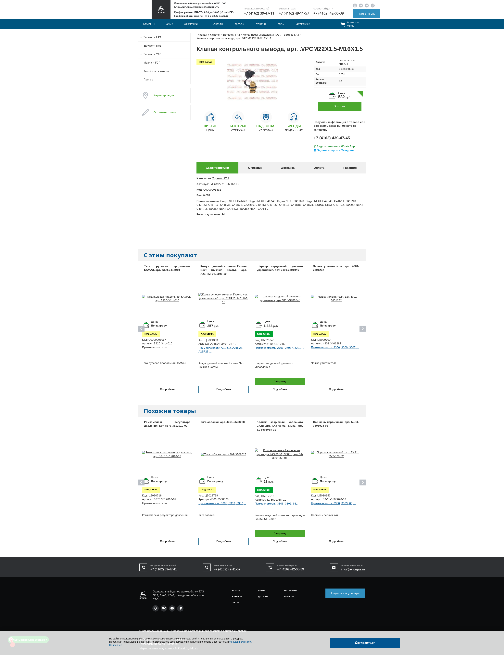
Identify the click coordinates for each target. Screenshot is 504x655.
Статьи (281, 24)
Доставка (239, 24)
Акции (169, 24)
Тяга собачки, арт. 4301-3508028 (222, 421)
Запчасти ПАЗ (152, 45)
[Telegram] (373, 5)
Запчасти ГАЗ (152, 37)
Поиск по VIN (366, 14)
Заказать (340, 106)
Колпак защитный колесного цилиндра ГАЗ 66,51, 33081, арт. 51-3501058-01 (280, 425)
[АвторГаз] (142, 595)
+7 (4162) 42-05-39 (328, 13)
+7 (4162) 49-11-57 (294, 13)
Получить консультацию (345, 593)
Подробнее (167, 389)
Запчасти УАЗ (152, 54)
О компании (191, 24)
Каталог (147, 24)
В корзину (280, 381)
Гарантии (261, 24)
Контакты (218, 24)
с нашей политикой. (240, 641)
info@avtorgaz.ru (353, 569)
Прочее (148, 79)
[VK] (361, 5)
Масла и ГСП (152, 62)
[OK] (355, 5)
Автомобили (303, 24)
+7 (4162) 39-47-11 (259, 13)
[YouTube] (367, 5)
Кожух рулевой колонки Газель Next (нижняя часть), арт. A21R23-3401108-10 (223, 270)
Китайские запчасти (156, 71)
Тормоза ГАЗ (220, 178)
